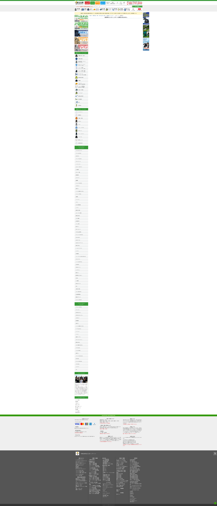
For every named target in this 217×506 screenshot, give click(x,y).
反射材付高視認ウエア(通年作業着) (94, 490)
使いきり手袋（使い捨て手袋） (135, 468)
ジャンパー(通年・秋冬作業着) (94, 477)
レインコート (105, 488)
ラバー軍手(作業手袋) (133, 461)
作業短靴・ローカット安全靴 (121, 460)
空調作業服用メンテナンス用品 (108, 463)
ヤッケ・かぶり (105, 485)
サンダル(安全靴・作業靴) (120, 467)
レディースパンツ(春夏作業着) (94, 470)
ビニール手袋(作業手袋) (134, 464)
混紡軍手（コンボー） (110, 15)
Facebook (131, 492)
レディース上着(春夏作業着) (93, 469)
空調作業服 (104, 458)
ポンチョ (104, 489)
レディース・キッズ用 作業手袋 (135, 480)
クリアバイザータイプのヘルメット (81, 460)
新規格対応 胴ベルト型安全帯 (80, 479)
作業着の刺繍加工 (92, 459)
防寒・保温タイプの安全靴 (120, 483)
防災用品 (122, 492)
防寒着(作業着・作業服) (106, 465)
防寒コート (104, 467)
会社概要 (131, 491)
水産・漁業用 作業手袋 (133, 472)
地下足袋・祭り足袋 (119, 464)
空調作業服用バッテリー (107, 462)
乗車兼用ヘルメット (79, 467)
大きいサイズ (105, 496)
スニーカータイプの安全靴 (120, 459)
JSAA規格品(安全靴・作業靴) (121, 471)
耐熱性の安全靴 (118, 474)
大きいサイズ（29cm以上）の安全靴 (122, 480)
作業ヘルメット (81, 458)
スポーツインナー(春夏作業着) (94, 465)
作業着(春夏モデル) (92, 461)
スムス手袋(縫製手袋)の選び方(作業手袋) (135, 486)
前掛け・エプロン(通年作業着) (94, 493)
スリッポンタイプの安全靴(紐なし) (122, 466)
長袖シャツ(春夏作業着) (93, 463)
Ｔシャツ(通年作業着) (92, 487)
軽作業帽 (77, 466)
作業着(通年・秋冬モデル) (93, 475)
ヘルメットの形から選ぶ (80, 470)
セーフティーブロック (79, 484)
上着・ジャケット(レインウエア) (108, 484)
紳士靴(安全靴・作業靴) (120, 468)
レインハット (105, 491)
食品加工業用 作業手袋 (133, 474)
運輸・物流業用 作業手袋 (134, 475)
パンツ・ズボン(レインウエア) (108, 487)
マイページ (131, 494)
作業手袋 (94, 15)
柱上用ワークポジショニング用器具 (81, 482)
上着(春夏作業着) (92, 462)
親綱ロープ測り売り (79, 489)
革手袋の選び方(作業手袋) (134, 481)
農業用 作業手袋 (132, 473)
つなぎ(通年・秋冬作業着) (93, 482)
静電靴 (117, 472)
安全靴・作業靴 (122, 458)
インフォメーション (135, 489)
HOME (90, 15)
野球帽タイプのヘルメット (80, 464)
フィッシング (105, 494)
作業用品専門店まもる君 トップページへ (88, 453)
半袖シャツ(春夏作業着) (93, 464)
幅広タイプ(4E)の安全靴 (120, 479)
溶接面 (117, 490)
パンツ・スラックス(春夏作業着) (94, 466)
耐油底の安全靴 (118, 477)
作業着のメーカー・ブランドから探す (108, 473)
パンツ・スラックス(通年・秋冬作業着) (95, 481)
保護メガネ (118, 489)
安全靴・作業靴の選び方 (120, 485)
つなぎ (104, 490)
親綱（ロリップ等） (79, 485)
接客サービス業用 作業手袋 (134, 479)
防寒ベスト (104, 468)
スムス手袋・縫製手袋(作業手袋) (135, 466)
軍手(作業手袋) (132, 460)
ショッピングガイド (133, 498)
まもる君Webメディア (133, 500)
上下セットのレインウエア (107, 483)
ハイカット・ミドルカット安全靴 (121, 461)
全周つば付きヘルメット (80, 465)
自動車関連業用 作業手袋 (134, 476)
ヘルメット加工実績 (79, 475)
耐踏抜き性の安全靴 (119, 473)
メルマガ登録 (132, 496)
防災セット (118, 494)
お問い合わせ (132, 501)
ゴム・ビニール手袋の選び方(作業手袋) (136, 484)
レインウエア (108, 482)
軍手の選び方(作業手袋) (134, 482)
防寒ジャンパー (105, 466)
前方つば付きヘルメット (80, 461)
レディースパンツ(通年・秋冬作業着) (95, 486)
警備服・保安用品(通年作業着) (94, 491)
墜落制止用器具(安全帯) (81, 477)
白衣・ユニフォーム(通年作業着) (94, 492)
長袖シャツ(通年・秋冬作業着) (94, 478)
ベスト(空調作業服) (106, 459)
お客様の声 (131, 493)
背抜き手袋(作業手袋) (133, 467)
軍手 (97, 15)
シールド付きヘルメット (80, 459)
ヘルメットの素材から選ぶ (80, 471)
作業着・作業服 (95, 458)
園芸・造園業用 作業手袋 (134, 471)
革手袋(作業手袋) (132, 459)
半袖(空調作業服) (105, 461)
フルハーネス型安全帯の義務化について (81, 481)
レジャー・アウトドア (106, 493)
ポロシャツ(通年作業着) (93, 488)
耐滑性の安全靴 (118, 476)
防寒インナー (105, 471)
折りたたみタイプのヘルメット (81, 468)
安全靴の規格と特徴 (119, 486)
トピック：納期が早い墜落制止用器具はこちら (84, 6)
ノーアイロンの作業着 (92, 471)
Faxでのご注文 (132, 499)
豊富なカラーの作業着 (92, 472)
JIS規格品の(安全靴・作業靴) (121, 470)
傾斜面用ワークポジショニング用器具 (81, 487)
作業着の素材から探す (106, 475)
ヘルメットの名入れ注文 (80, 474)
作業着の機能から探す (106, 474)
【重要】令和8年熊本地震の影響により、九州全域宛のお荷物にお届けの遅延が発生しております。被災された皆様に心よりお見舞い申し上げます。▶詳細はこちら (108, 13)
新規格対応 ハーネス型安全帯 (80, 478)
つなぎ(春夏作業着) (92, 467)
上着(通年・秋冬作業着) (93, 476)
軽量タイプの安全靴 (119, 478)
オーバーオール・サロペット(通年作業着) (95, 484)
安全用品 (122, 488)
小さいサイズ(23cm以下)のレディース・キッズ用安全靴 (122, 482)
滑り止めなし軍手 (102, 15)
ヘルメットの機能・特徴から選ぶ (81, 472)
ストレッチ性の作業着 (106, 480)
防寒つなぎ (104, 469)
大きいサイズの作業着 (106, 478)
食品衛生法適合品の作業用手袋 (135, 469)
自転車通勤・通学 (105, 495)
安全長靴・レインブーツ (120, 465)
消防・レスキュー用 (79, 488)
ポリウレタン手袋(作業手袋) (134, 465)
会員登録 (131, 495)
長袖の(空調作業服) (106, 460)
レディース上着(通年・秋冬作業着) (94, 485)
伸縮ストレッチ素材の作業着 (93, 474)
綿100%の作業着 (105, 476)
